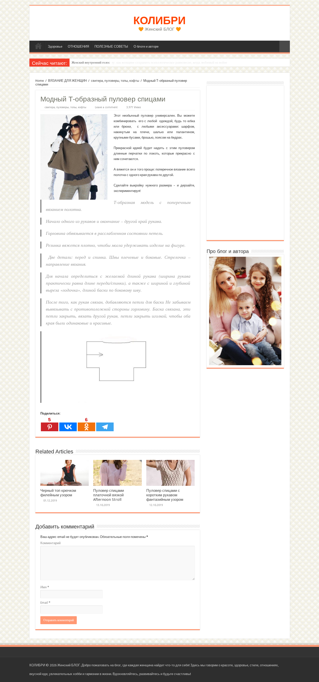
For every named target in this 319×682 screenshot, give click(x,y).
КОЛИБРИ (159, 20)
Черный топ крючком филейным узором (58, 492)
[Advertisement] (245, 163)
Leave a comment (106, 107)
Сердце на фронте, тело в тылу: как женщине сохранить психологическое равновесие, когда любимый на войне (149, 62)
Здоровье (55, 46)
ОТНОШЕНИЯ (78, 46)
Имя (44, 587)
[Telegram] (105, 424)
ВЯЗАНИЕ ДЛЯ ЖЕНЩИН (67, 81)
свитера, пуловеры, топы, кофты (115, 81)
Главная (38, 46)
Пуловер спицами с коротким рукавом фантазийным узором (164, 495)
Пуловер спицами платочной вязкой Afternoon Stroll (108, 495)
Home (39, 81)
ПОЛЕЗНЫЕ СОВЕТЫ (111, 46)
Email (45, 602)
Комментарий (50, 543)
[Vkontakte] (68, 424)
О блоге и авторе (146, 46)
